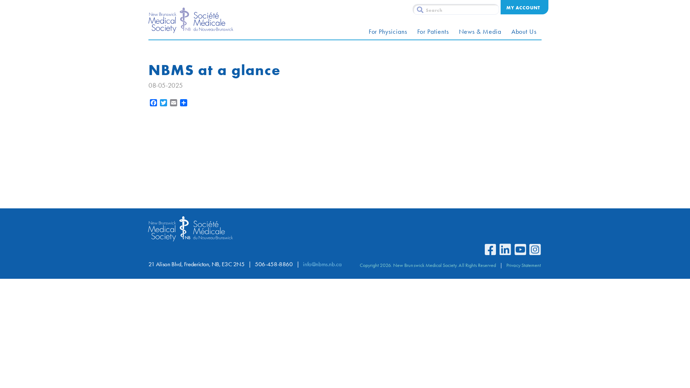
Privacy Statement (523, 265)
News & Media (480, 32)
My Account (523, 7)
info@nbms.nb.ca (322, 264)
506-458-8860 (274, 264)
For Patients (433, 32)
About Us (524, 32)
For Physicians (388, 32)
